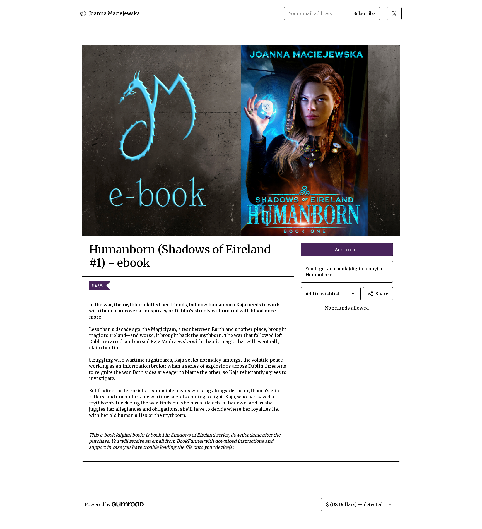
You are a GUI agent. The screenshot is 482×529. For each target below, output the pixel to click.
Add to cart (347, 249)
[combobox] (331, 293)
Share (381, 293)
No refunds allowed (347, 308)
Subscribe (364, 13)
